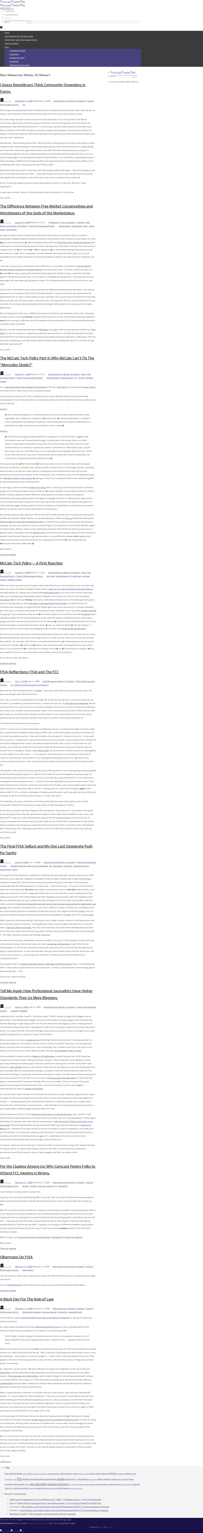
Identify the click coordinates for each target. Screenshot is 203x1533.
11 (9, 1461)
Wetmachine (13, 17)
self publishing (127, 1484)
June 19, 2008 (21, 862)
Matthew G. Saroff (17, 1514)
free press (63, 1186)
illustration (77, 226)
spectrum (136, 1484)
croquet (127, 1473)
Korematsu (5, 1372)
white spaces (62, 1488)
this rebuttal (16, 1067)
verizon (32, 1488)
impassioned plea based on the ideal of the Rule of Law (46, 964)
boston (25, 1186)
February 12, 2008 (23, 1308)
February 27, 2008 (23, 1182)
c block (75, 1473)
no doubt (72, 1484)
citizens (33, 1186)
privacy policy (88, 387)
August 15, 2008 (22, 374)
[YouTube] (5, 1)
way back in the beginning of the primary (48, 603)
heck (76, 1479)
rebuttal (14, 1010)
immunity (67, 866)
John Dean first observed (76, 703)
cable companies (54, 1474)
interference (93, 1479)
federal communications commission (31, 685)
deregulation (65, 226)
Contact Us (10, 11)
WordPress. (109, 1527)
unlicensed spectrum (21, 1488)
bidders (25, 1474)
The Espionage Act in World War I (23, 1376)
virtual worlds (41, 1488)
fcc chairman (75, 576)
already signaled (88, 610)
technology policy (52, 592)
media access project (119, 1479)
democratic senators (31, 1312)
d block (133, 1474)
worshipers (12, 229)
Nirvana (101, 1527)
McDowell (43, 329)
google (61, 1479)
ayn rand (51, 576)
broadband (35, 1474)
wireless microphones (75, 1488)
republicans (5, 869)
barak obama (62, 576)
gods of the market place (74, 628)
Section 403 (43, 750)
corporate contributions (58, 944)
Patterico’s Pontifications (43, 1056)
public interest (90, 1484)
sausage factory (115, 1484)
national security (81, 866)
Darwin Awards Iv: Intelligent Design (25, 269)
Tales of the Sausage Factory (41, 226)
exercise (50, 1186)
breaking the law (18, 866)
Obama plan (39, 532)
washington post (51, 1488)
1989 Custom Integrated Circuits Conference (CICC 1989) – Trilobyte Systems (44, 1499)
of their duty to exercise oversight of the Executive (55, 1419)
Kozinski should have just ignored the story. (52, 1114)
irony (85, 226)
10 (6, 1461)
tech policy (62, 387)
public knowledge (102, 1484)
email (15, 1479)
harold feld (69, 1479)
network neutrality (58, 1484)
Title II (11, 1488)
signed (38, 690)
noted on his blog (37, 487)
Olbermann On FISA (16, 1257)
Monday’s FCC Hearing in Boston (67, 1237)
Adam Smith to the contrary (19, 478)
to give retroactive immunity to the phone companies (44, 1317)
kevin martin (104, 1479)
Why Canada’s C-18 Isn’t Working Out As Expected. (52, 1514)
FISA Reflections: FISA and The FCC (29, 672)
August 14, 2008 (22, 572)
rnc (23, 104)
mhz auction (18, 1484)
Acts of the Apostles (92, 1499)
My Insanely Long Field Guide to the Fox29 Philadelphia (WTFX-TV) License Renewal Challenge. (65, 1506)
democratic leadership (37, 866)
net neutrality (38, 1484)
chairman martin (83, 1474)
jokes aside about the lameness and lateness (25, 387)
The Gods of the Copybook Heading (73, 242)
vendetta (23, 1010)
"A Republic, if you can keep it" (62, 222)
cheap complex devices (98, 1474)
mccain (81, 377)
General (81, 222)
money (27, 1484)
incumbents (83, 1479)
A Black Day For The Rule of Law (27, 1299)
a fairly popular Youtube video (61, 1078)
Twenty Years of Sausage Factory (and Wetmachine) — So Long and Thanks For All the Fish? (59, 1503)
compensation (6, 1383)
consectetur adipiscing (38, 1523)
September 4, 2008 (24, 101)
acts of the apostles (13, 1473)
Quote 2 (3, 431)
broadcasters (43, 1474)
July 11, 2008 (21, 681)
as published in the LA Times (68, 1050)
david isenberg (53, 377)
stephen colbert (14, 579)
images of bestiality (34, 1088)
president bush (75, 1312)
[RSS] (22, 1)
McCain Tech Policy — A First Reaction (31, 563)
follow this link (14, 1285)
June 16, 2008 (21, 1007)
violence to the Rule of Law (47, 1327)
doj (50, 866)
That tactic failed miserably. (19, 927)
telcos (15, 869)
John (11, 1503)
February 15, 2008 (23, 1266)
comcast (41, 1186)
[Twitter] (15, 1)
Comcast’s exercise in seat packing (33, 1237)
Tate (55, 329)
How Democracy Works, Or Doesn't (69, 101)
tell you (69, 518)
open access (80, 1484)
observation (27, 1270)
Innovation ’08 (6, 599)
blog (29, 1474)
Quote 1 (3, 409)
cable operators (66, 1474)
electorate (57, 866)
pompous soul (33, 1040)
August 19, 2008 (22, 222)
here (17, 505)
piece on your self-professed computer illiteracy (71, 589)
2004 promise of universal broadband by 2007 (21, 521)
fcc (75, 377)
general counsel (49, 1312)
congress (120, 1474)
